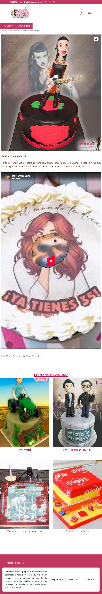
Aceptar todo (57, 579)
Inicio (2, 30)
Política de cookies (13, 587)
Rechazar (73, 579)
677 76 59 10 (17, 2)
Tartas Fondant (13, 30)
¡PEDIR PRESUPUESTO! (16, 26)
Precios (9, 562)
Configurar (89, 579)
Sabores (19, 562)
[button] (96, 39)
